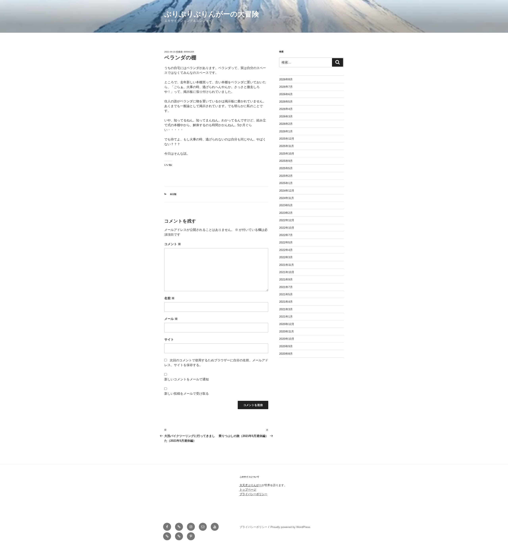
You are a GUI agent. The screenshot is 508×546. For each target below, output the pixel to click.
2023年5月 (286, 205)
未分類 (173, 194)
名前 (169, 298)
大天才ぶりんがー (251, 485)
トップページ (248, 489)
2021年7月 (286, 287)
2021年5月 (286, 294)
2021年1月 (286, 316)
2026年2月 (286, 123)
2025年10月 (286, 153)
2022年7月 (286, 235)
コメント (172, 244)
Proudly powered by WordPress (290, 527)
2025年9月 (286, 160)
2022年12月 (286, 220)
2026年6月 (286, 94)
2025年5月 (286, 168)
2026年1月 (286, 131)
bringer (189, 52)
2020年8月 (286, 353)
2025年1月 (286, 183)
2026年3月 (286, 116)
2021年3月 (286, 309)
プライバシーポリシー (253, 494)
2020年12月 (286, 324)
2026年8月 (286, 79)
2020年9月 (286, 346)
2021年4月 (286, 301)
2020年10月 (286, 338)
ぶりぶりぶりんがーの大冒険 (211, 14)
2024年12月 (286, 190)
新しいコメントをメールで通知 (186, 379)
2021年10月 (286, 272)
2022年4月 (286, 249)
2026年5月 (286, 101)
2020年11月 (286, 331)
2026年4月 (286, 108)
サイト (169, 339)
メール (171, 318)
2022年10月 (286, 227)
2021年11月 (286, 264)
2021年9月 (286, 279)
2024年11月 (286, 198)
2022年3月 (286, 257)
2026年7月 (286, 86)
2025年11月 (286, 146)
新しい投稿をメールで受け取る (186, 393)
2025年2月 (286, 175)
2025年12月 (286, 138)
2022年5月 (286, 242)
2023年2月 (286, 212)
